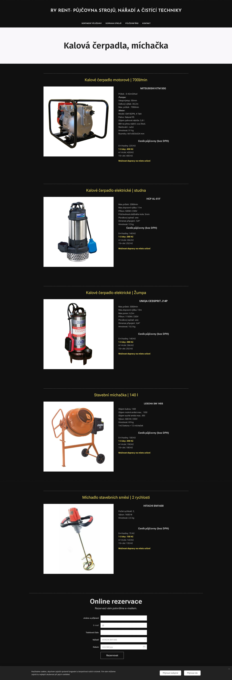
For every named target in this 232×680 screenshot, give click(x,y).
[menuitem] (93, 23)
